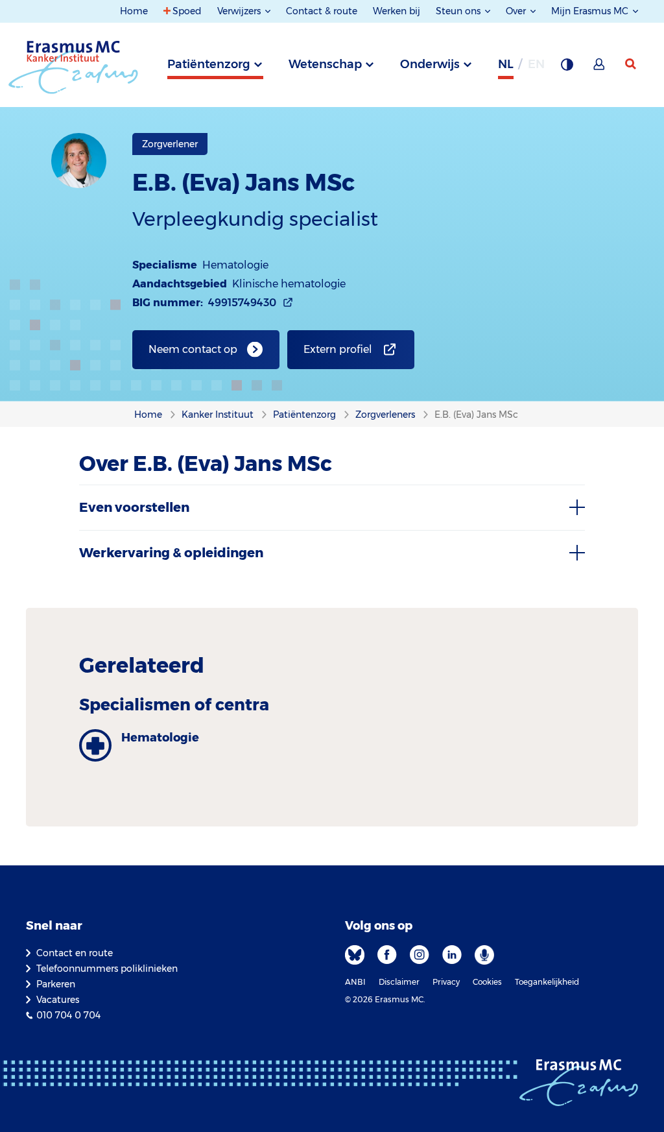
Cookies (487, 982)
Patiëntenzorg (208, 64)
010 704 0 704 (68, 1015)
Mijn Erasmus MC (591, 11)
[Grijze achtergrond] (566, 68)
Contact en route (74, 953)
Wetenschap (325, 64)
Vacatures (57, 1000)
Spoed (187, 11)
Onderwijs (430, 64)
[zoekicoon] (631, 64)
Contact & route (321, 11)
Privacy (446, 982)
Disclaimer (399, 982)
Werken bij (396, 11)
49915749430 (242, 302)
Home (134, 11)
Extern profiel (337, 349)
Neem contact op (192, 349)
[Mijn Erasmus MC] (599, 68)
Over (517, 11)
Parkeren (55, 984)
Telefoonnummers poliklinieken (107, 968)
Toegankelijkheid (547, 982)
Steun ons (459, 11)
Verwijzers (240, 11)
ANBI (355, 982)
